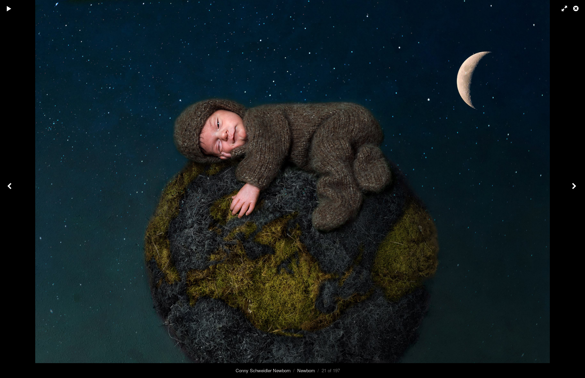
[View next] (575, 189)
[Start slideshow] (9, 8)
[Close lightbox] (576, 8)
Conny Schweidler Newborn (263, 370)
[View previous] (10, 189)
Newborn (306, 370)
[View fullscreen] (561, 8)
